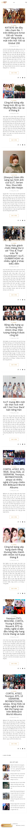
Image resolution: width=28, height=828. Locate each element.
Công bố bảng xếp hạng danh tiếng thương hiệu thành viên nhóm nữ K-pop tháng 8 (14, 552)
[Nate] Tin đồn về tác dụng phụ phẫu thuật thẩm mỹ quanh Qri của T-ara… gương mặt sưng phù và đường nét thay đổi (17, 767)
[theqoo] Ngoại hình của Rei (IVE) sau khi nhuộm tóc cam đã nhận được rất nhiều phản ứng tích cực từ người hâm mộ (17, 806)
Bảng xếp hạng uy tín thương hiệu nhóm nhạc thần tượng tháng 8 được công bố (14, 330)
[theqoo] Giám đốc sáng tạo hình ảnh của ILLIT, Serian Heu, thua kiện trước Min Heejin (14, 182)
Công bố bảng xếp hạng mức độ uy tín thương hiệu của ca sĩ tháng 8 (14, 106)
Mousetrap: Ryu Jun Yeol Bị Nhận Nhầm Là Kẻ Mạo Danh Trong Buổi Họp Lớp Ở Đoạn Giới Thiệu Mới (17, 785)
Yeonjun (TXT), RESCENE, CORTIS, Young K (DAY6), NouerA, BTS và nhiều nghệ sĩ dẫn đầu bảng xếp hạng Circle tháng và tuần (14, 626)
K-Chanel (14, 25)
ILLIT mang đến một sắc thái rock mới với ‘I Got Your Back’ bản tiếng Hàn (14, 405)
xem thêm (14, 72)
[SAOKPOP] (4, 2)
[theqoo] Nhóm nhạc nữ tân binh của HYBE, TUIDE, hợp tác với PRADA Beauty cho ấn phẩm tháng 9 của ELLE (17, 776)
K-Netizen (14, 175)
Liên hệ (22, 825)
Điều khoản (18, 825)
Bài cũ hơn (7, 755)
